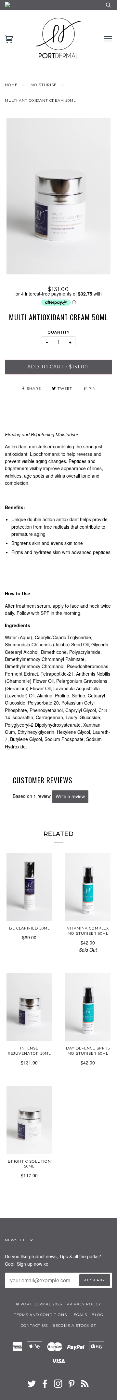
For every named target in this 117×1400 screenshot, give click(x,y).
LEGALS (79, 1315)
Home (11, 85)
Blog (97, 1315)
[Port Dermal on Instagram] (58, 1385)
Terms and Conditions (40, 1315)
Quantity (59, 332)
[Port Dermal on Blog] (85, 1385)
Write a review (70, 796)
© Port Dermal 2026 (39, 1304)
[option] (58, 196)
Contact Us (34, 1325)
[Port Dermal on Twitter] (32, 1385)
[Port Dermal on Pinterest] (71, 1385)
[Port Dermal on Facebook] (45, 1385)
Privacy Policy (84, 1304)
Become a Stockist (74, 1325)
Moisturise (44, 85)
